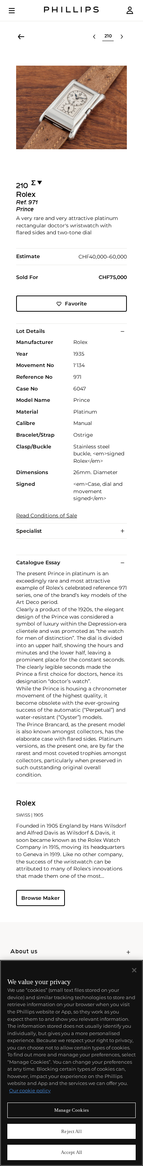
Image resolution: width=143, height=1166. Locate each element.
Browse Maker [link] (40, 898)
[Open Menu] (17, 11)
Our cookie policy (30, 1090)
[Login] (129, 10)
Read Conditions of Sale (46, 516)
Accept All (71, 1152)
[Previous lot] (94, 37)
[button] (71, 107)
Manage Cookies (71, 1110)
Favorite (76, 303)
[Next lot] (122, 37)
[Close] (134, 970)
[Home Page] (71, 10)
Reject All (71, 1131)
